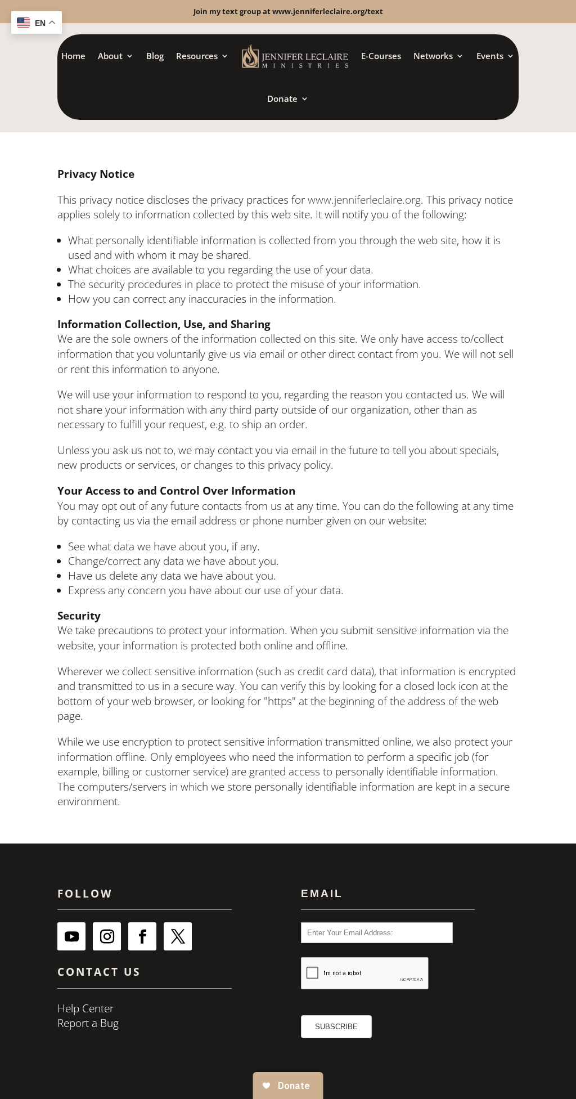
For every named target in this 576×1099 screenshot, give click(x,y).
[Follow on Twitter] (178, 936)
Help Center (85, 1008)
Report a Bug (88, 1023)
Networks (433, 55)
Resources (197, 55)
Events (489, 55)
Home (73, 55)
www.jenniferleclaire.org (364, 199)
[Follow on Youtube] (71, 936)
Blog (155, 55)
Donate (282, 98)
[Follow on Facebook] (142, 936)
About (110, 55)
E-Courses (381, 55)
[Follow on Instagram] (107, 936)
